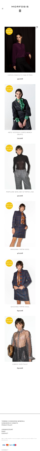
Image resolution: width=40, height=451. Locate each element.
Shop (3, 431)
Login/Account (7, 429)
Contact (5, 433)
